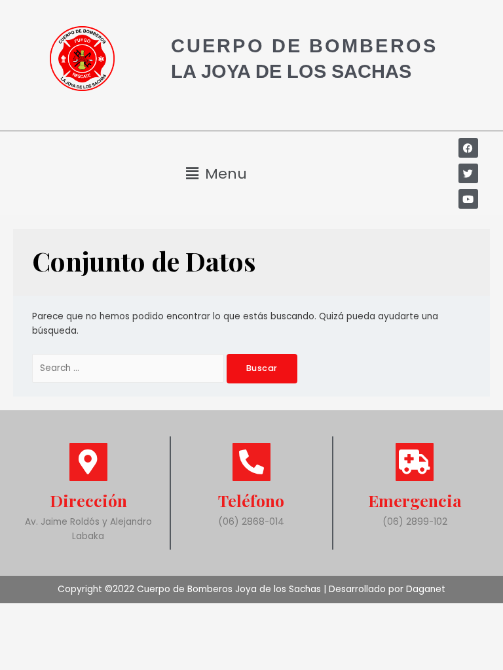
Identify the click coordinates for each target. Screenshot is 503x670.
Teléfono (251, 500)
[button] (217, 173)
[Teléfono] (251, 462)
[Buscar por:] (129, 368)
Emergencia (415, 500)
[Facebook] (468, 148)
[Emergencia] (415, 462)
